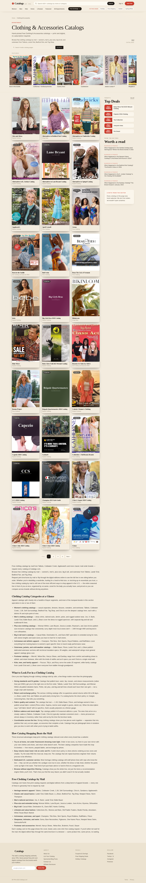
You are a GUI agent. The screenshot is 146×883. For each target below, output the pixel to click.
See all (132, 98)
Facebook (110, 853)
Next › (68, 556)
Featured (48, 9)
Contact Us (47, 861)
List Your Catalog (49, 856)
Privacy (132, 879)
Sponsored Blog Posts (51, 859)
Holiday (102, 8)
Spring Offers (129, 8)
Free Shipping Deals (81, 856)
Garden (120, 8)
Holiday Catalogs (80, 859)
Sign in (121, 3)
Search (111, 3)
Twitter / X (110, 856)
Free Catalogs (74, 8)
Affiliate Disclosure (50, 864)
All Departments (59, 9)
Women (14, 9)
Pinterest (110, 861)
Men (20, 9)
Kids (26, 9)
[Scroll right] (131, 71)
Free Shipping (112, 8)
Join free (129, 3)
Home (32, 9)
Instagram (110, 859)
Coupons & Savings (81, 853)
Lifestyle (40, 9)
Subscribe (41, 868)
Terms (126, 879)
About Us (46, 853)
